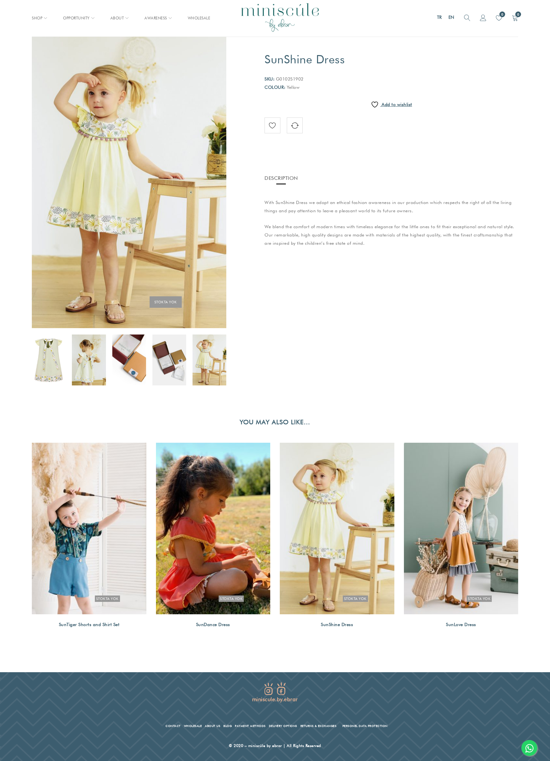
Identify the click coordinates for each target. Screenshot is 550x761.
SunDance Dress (213, 624)
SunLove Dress (461, 624)
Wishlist (501, 14)
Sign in (483, 18)
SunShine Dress (337, 624)
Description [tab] (281, 178)
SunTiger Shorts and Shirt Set (89, 624)
